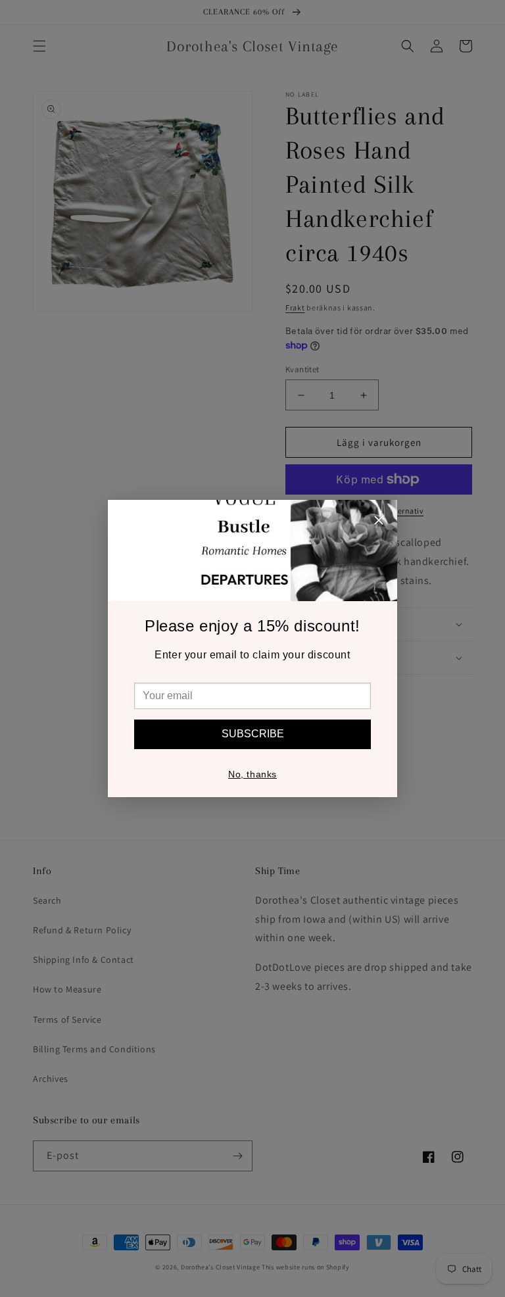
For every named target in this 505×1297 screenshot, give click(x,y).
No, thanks (252, 774)
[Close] (378, 522)
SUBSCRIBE (253, 733)
